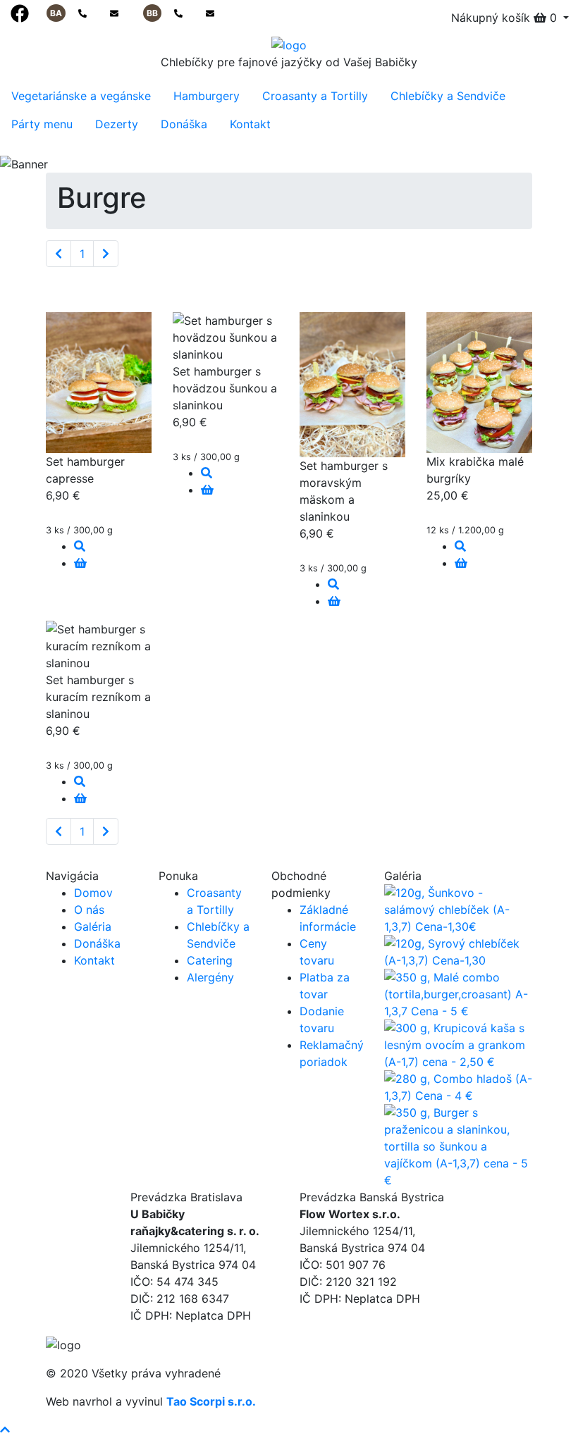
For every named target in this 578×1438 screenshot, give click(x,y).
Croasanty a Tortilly (315, 96)
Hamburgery (206, 96)
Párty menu (42, 124)
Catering (210, 960)
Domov (93, 893)
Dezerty (116, 124)
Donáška (184, 124)
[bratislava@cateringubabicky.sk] (114, 13)
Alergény (210, 977)
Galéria (92, 926)
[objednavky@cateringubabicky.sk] (210, 13)
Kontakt (250, 124)
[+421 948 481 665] (179, 13)
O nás (89, 910)
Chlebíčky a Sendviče (448, 96)
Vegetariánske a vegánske (81, 96)
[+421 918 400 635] (83, 13)
